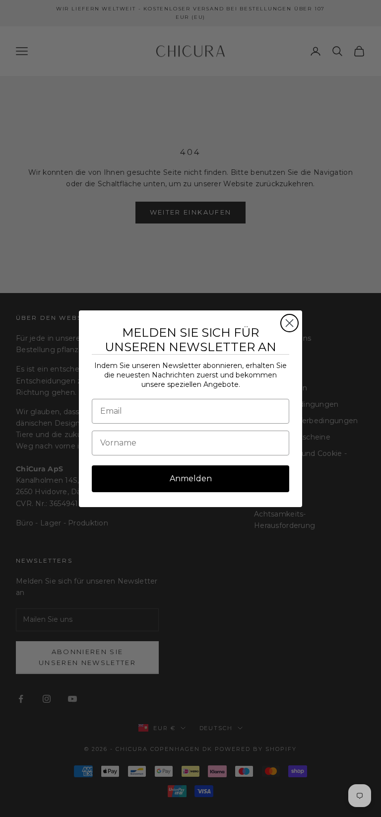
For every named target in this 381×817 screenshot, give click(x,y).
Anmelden (191, 478)
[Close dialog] (289, 323)
